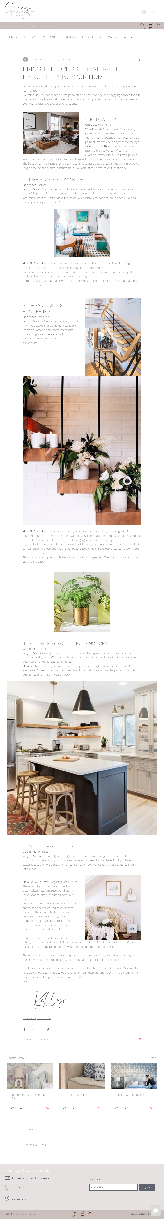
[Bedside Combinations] (134, 1076)
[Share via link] (47, 1029)
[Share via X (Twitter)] (32, 1029)
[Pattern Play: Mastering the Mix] (30, 1076)
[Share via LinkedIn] (39, 1029)
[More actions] (139, 59)
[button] (153, 37)
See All (153, 1057)
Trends (112, 37)
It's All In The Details (75, 1094)
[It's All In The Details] (82, 1076)
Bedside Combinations (129, 1094)
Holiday (71, 37)
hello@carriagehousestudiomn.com (30, 1178)
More (126, 37)
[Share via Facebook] (24, 1029)
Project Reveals (92, 37)
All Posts (12, 37)
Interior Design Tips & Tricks (41, 37)
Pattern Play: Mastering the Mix (28, 1096)
